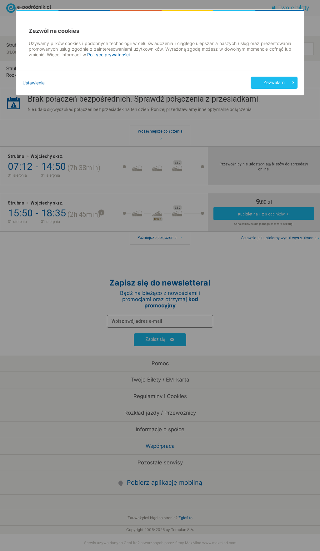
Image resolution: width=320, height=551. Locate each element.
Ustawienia (33, 82)
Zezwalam (274, 82)
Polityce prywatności (108, 54)
